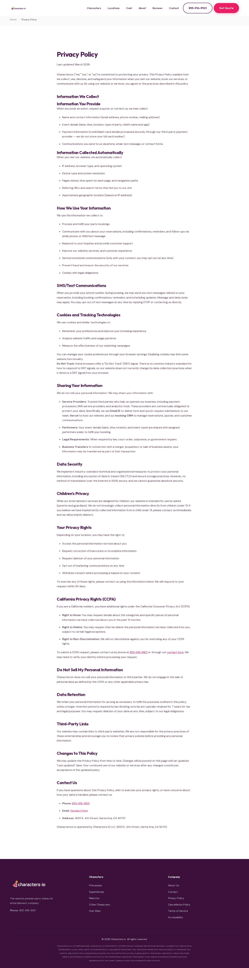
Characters (94, 8)
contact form (175, 652)
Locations (113, 8)
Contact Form (79, 810)
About (142, 8)
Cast (129, 8)
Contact (174, 8)
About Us (173, 885)
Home (13, 19)
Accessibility (175, 917)
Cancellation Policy (179, 904)
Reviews (157, 8)
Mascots (94, 898)
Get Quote (226, 8)
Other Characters (99, 904)
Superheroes (96, 892)
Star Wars (95, 911)
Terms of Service (178, 911)
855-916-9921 (198, 8)
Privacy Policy (176, 898)
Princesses (95, 885)
